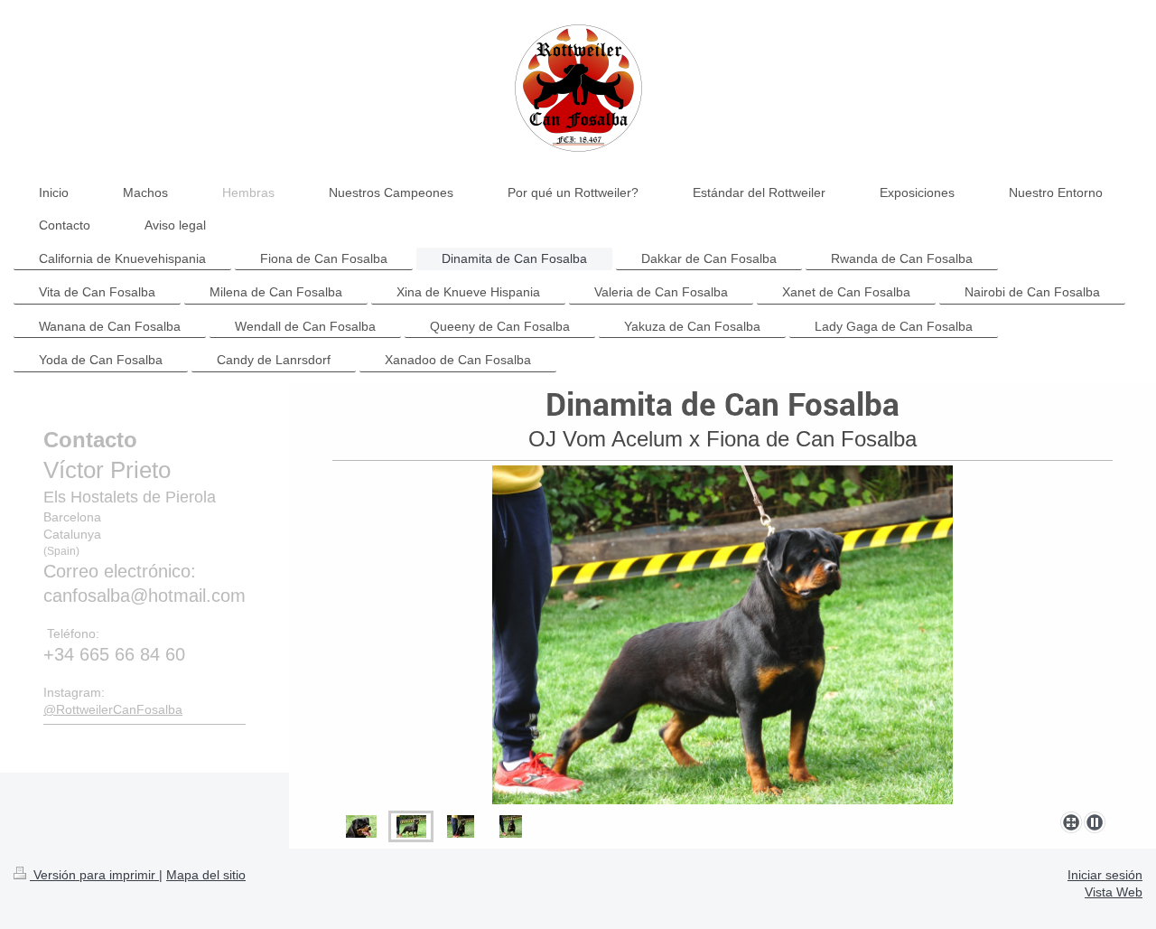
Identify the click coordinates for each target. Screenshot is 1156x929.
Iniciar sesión (1104, 875)
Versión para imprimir (94, 875)
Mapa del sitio (206, 875)
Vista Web (1113, 892)
